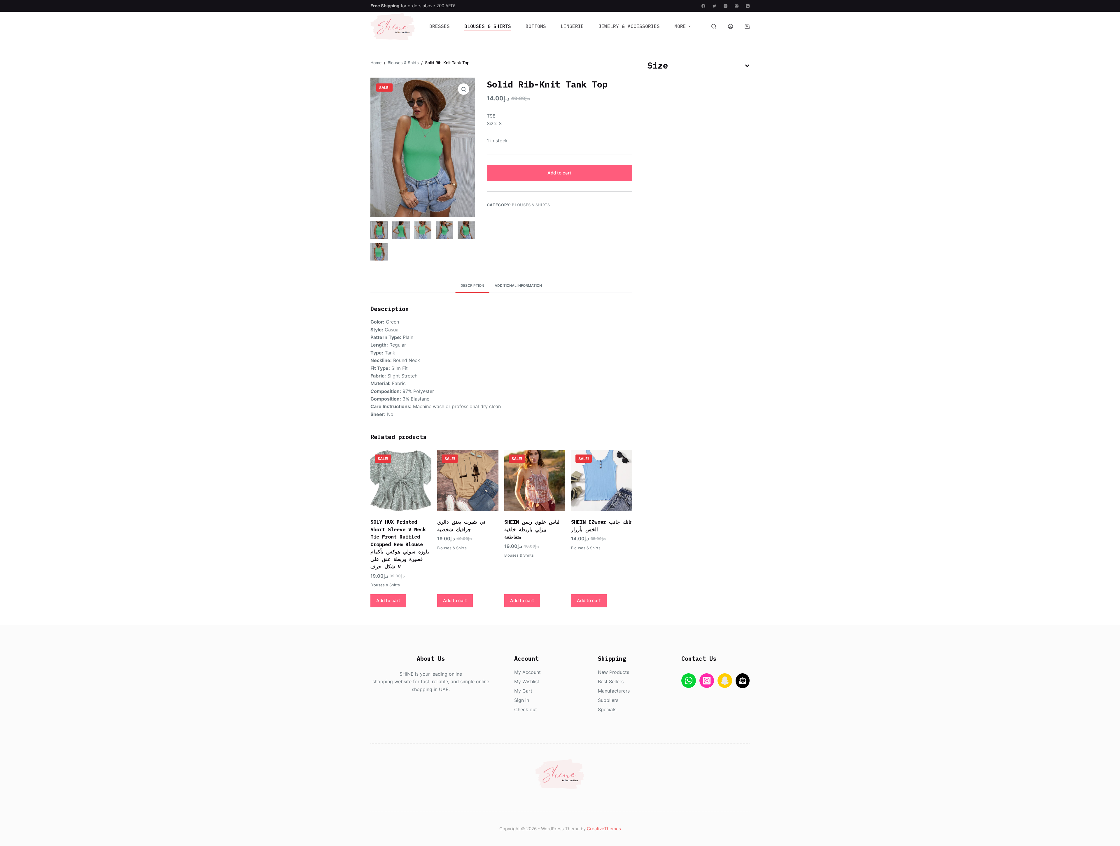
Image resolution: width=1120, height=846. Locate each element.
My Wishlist (526, 681)
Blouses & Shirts (531, 204)
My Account (527, 672)
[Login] (730, 26)
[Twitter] (714, 6)
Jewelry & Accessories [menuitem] (629, 26)
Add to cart (559, 173)
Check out (525, 709)
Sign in (521, 700)
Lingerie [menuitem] (572, 26)
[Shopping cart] (747, 26)
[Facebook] (703, 6)
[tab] (472, 285)
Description (472, 285)
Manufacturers (614, 691)
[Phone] (748, 6)
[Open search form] (713, 26)
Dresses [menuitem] (439, 26)
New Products (613, 672)
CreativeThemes (604, 828)
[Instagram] (725, 6)
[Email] (736, 6)
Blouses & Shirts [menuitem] (487, 26)
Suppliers (608, 700)
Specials (607, 709)
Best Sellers (611, 681)
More (680, 26)
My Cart (523, 691)
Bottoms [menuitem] (536, 26)
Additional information (518, 285)
